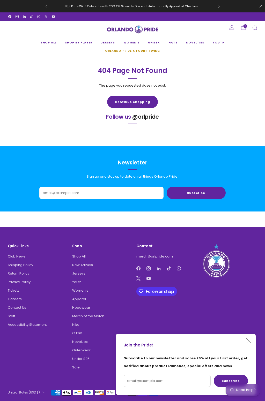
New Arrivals (82, 264)
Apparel (79, 299)
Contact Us (17, 307)
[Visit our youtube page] (53, 16)
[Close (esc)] (249, 341)
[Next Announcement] (219, 6)
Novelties (195, 42)
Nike (75, 324)
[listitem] (132, 6)
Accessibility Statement (27, 324)
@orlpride (145, 116)
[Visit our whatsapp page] (38, 16)
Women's (131, 42)
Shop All (48, 42)
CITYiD (77, 333)
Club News (17, 256)
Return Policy (18, 273)
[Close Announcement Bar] (261, 6)
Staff (11, 316)
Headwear (81, 307)
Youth (219, 42)
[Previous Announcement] (46, 6)
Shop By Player (78, 42)
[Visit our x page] (46, 16)
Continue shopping (132, 102)
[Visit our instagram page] (17, 16)
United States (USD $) (24, 392)
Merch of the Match (88, 316)
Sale (76, 367)
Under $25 (81, 358)
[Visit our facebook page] (9, 16)
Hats (173, 42)
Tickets (13, 290)
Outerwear (81, 350)
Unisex (154, 42)
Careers (15, 299)
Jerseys (108, 42)
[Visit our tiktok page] (31, 16)
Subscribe (231, 381)
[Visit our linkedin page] (24, 16)
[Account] (231, 27)
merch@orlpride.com (154, 256)
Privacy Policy (19, 281)
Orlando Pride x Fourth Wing (132, 51)
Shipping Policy (20, 264)
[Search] (254, 27)
